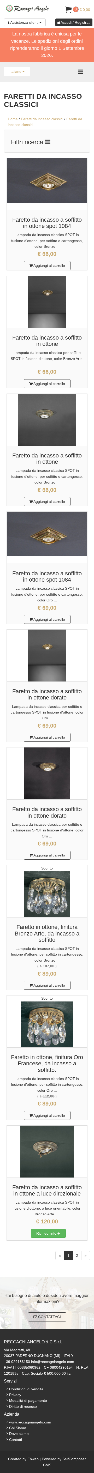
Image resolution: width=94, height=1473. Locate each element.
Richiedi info (46, 1233)
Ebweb (33, 1459)
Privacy (15, 1395)
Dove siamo (19, 1434)
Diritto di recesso (23, 1406)
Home (13, 119)
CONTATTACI (49, 1317)
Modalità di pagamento (28, 1400)
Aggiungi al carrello (49, 265)
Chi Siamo (17, 1428)
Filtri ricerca (28, 142)
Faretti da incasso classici (42, 119)
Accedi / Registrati (75, 22)
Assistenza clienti (24, 22)
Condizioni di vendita (26, 1389)
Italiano (15, 71)
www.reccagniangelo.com (30, 1422)
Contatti (15, 1440)
